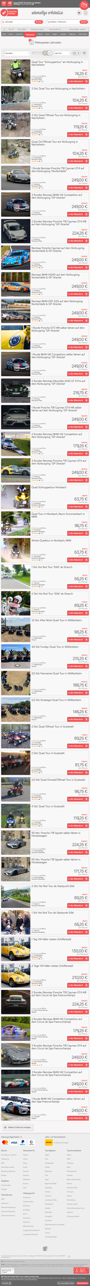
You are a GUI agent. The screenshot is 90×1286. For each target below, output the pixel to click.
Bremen (69, 1183)
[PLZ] (3, 22)
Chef (24, 1188)
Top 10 (11, 29)
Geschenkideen (28, 1201)
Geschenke (27, 1218)
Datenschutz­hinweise (8, 1211)
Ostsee (47, 1167)
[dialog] (45, 1280)
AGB (2, 1199)
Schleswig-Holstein (73, 1216)
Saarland (70, 1212)
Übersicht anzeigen (62, 1143)
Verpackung (5, 1159)
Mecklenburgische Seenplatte (54, 1224)
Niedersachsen (72, 1171)
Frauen (25, 1159)
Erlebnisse (26, 1206)
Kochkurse (26, 1222)
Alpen (47, 1179)
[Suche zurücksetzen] (84, 53)
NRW (68, 1159)
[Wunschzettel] (85, 13)
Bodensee (48, 1171)
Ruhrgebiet (48, 1216)
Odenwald (48, 1212)
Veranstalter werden (77, 29)
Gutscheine (27, 1197)
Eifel (46, 1175)
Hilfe (2, 1163)
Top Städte (21, 29)
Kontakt (3, 1175)
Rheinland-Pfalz (72, 1188)
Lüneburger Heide (51, 1200)
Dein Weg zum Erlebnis (8, 1155)
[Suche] (49, 22)
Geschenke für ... (56, 29)
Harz (46, 1159)
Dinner (25, 1214)
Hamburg (70, 1163)
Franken (47, 1192)
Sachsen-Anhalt (72, 1204)
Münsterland (49, 1204)
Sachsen (70, 1175)
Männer (25, 1155)
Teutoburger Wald (51, 1237)
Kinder (25, 1167)
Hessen (69, 1196)
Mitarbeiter (26, 1179)
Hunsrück (48, 1196)
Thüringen (70, 1192)
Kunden (25, 1183)
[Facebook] (69, 1256)
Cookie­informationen (8, 1215)
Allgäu (47, 1155)
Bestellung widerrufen (8, 1171)
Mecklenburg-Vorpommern (76, 1208)
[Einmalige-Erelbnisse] (45, 1248)
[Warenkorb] (79, 13)
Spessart (48, 1229)
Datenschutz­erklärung (8, 1207)
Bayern (69, 1155)
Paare (25, 1163)
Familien (26, 1171)
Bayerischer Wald (50, 1183)
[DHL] (49, 1142)
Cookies (21, 1278)
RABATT (83, 7)
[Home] (4, 29)
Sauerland (48, 1220)
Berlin (69, 1167)
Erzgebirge (48, 1188)
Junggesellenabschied (30, 1234)
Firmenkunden (6, 1185)
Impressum (5, 1203)
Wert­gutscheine (37, 29)
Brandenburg (71, 1200)
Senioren (26, 1175)
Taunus (47, 1233)
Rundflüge (26, 1210)
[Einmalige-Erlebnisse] (47, 13)
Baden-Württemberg (73, 1179)
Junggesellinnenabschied (31, 1230)
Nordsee (48, 1208)
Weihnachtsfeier (28, 1226)
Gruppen (4, 1189)
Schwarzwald (49, 1163)
